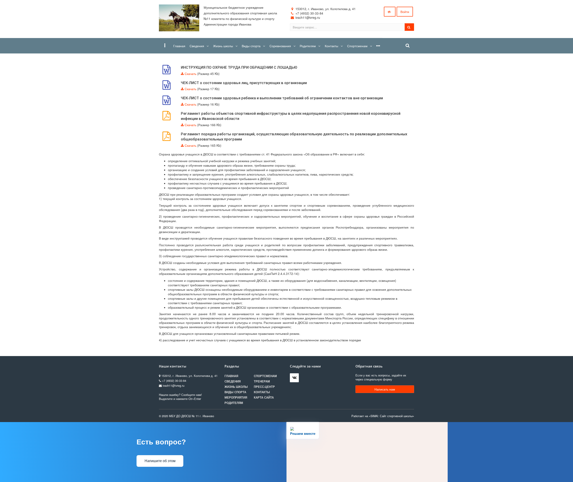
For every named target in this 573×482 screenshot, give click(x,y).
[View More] (378, 45)
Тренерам (262, 381)
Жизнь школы (236, 387)
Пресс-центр (264, 387)
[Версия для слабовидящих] (390, 12)
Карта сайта (264, 397)
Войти (404, 11)
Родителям (233, 403)
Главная (231, 376)
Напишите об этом (160, 461)
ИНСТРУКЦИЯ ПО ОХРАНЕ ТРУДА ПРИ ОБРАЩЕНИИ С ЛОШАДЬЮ (239, 67)
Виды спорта (235, 392)
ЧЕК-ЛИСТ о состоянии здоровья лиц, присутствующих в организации (244, 83)
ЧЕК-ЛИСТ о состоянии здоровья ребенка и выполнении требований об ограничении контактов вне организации (282, 98)
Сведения (232, 381)
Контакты (262, 392)
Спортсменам (265, 376)
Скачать (190, 73)
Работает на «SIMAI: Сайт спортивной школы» (382, 416)
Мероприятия (235, 397)
